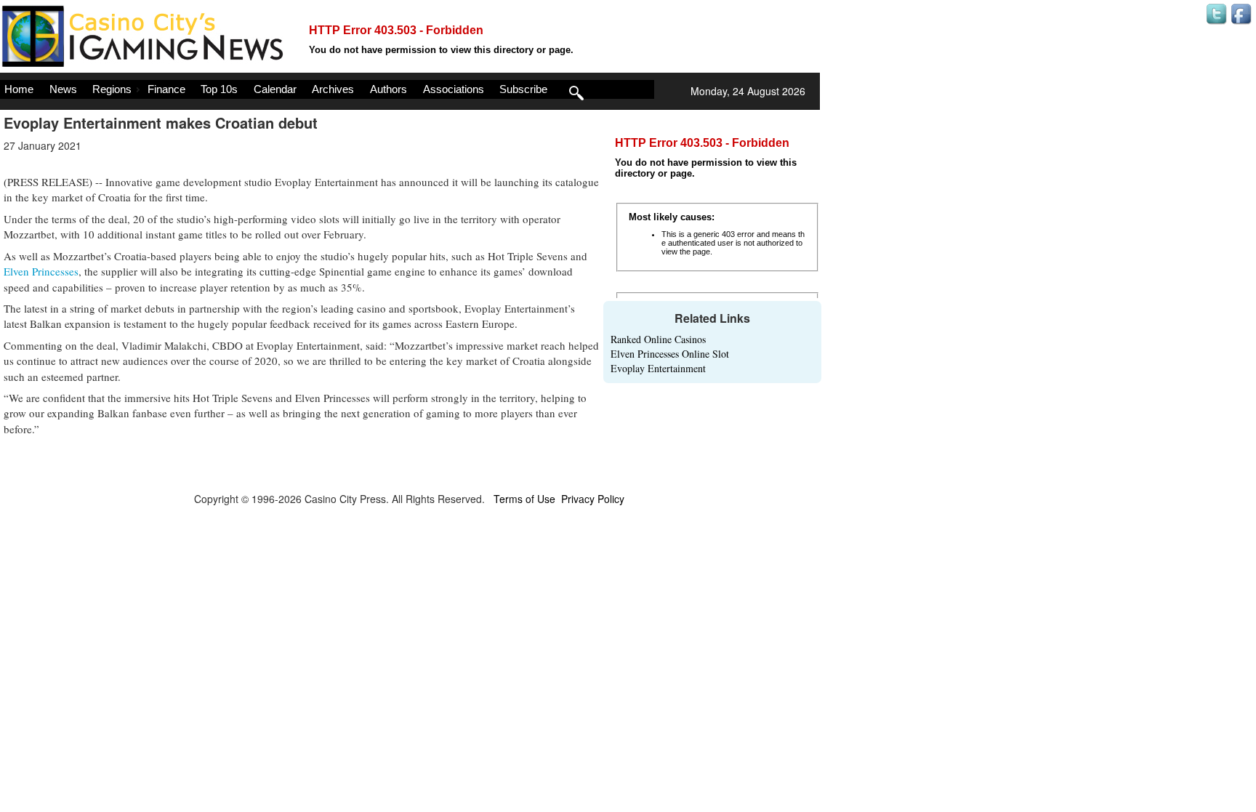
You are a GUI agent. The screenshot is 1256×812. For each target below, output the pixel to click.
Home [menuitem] (18, 89)
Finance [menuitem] (166, 89)
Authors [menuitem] (388, 89)
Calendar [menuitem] (275, 89)
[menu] (327, 89)
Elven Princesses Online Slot (670, 354)
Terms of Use (524, 498)
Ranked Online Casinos (658, 339)
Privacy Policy (592, 498)
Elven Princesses (41, 271)
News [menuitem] (63, 89)
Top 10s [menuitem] (219, 89)
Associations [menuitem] (453, 89)
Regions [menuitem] (112, 89)
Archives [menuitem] (333, 89)
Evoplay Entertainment (658, 368)
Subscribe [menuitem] (523, 89)
